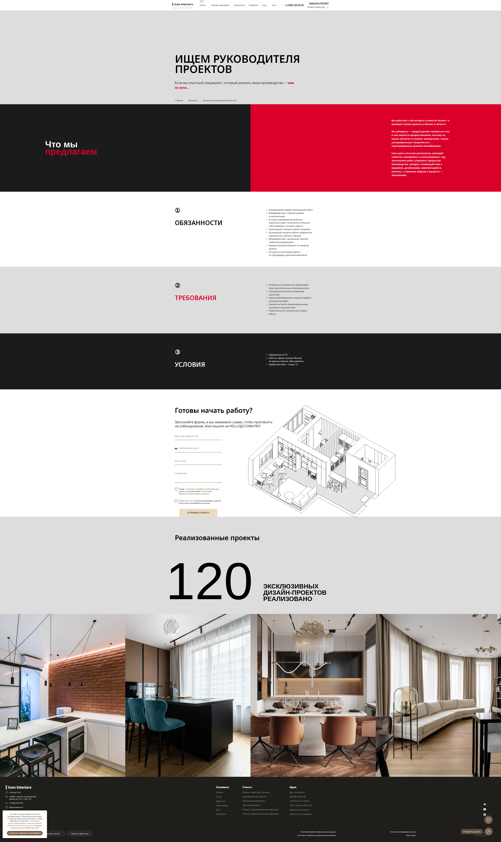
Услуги (219, 792)
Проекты (220, 801)
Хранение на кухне (299, 809)
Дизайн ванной (298, 796)
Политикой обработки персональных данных (24, 824)
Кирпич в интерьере (301, 814)
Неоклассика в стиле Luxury (275, 753)
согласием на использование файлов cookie (24, 822)
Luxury (134, 753)
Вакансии (193, 100)
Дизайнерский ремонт (255, 796)
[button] (319, 3)
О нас (219, 796)
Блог (218, 809)
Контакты (221, 814)
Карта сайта (411, 835)
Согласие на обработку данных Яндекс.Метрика (316, 835)
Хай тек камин (297, 792)
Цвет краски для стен (301, 805)
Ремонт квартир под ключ (256, 792)
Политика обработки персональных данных (318, 832)
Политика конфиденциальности (403, 832)
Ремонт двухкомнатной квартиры (261, 813)
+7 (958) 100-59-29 (16, 803)
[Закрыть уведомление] (45, 812)
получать (189, 501)
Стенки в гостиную (300, 800)
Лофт (8, 750)
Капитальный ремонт (254, 800)
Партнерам (222, 805)
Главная (179, 100)
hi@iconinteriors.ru (16, 807)
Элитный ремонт (252, 805)
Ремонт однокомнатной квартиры (261, 809)
